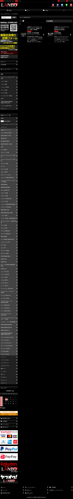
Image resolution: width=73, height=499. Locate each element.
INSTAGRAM (53, 6)
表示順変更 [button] (50, 21)
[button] (9, 10)
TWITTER (62, 6)
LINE (66, 6)
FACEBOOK (57, 6)
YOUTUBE (71, 6)
